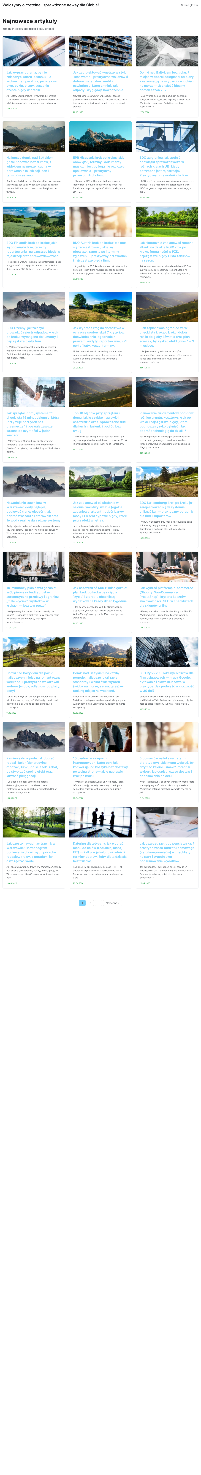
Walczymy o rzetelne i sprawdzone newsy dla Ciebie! (51, 5)
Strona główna (189, 5)
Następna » (112, 903)
